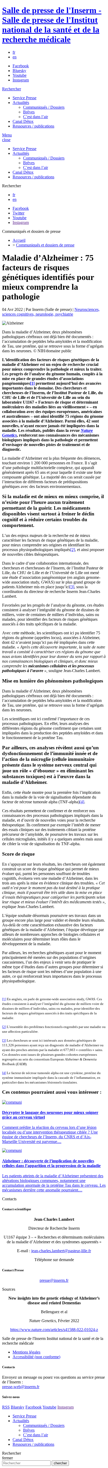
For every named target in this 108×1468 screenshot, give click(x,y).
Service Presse (24, 98)
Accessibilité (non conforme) (36, 1357)
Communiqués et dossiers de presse (45, 245)
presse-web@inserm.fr (20, 1386)
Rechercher (11, 89)
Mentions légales (26, 1352)
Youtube (19, 75)
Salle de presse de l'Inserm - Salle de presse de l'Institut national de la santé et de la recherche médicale (51, 25)
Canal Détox (23, 121)
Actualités (21, 102)
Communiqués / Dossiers (43, 107)
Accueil (19, 240)
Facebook (21, 66)
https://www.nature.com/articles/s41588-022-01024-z (54, 1329)
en (15, 57)
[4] (81, 802)
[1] (32, 383)
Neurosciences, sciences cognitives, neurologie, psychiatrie (51, 311)
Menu (7, 135)
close (6, 140)
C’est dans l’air (35, 116)
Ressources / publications (33, 126)
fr (14, 52)
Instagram (21, 80)
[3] (71, 587)
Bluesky (19, 70)
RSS (6, 1407)
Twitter (18, 213)
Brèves (29, 112)
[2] (72, 549)
